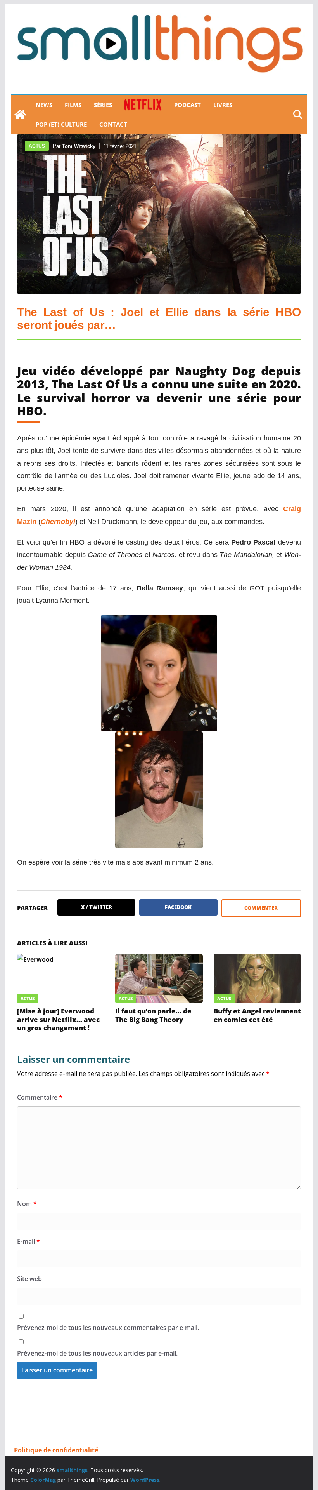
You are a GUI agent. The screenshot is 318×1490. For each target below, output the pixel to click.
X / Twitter (96, 906)
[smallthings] (20, 114)
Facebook (178, 906)
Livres (222, 105)
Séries (103, 105)
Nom (27, 1203)
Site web (29, 1278)
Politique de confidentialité (56, 1450)
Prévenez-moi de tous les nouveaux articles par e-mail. (97, 1353)
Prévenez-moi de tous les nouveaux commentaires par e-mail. (108, 1327)
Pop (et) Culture (61, 124)
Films (73, 105)
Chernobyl (58, 522)
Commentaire (39, 1097)
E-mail (28, 1241)
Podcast (187, 105)
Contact (113, 124)
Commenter (261, 907)
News (44, 105)
